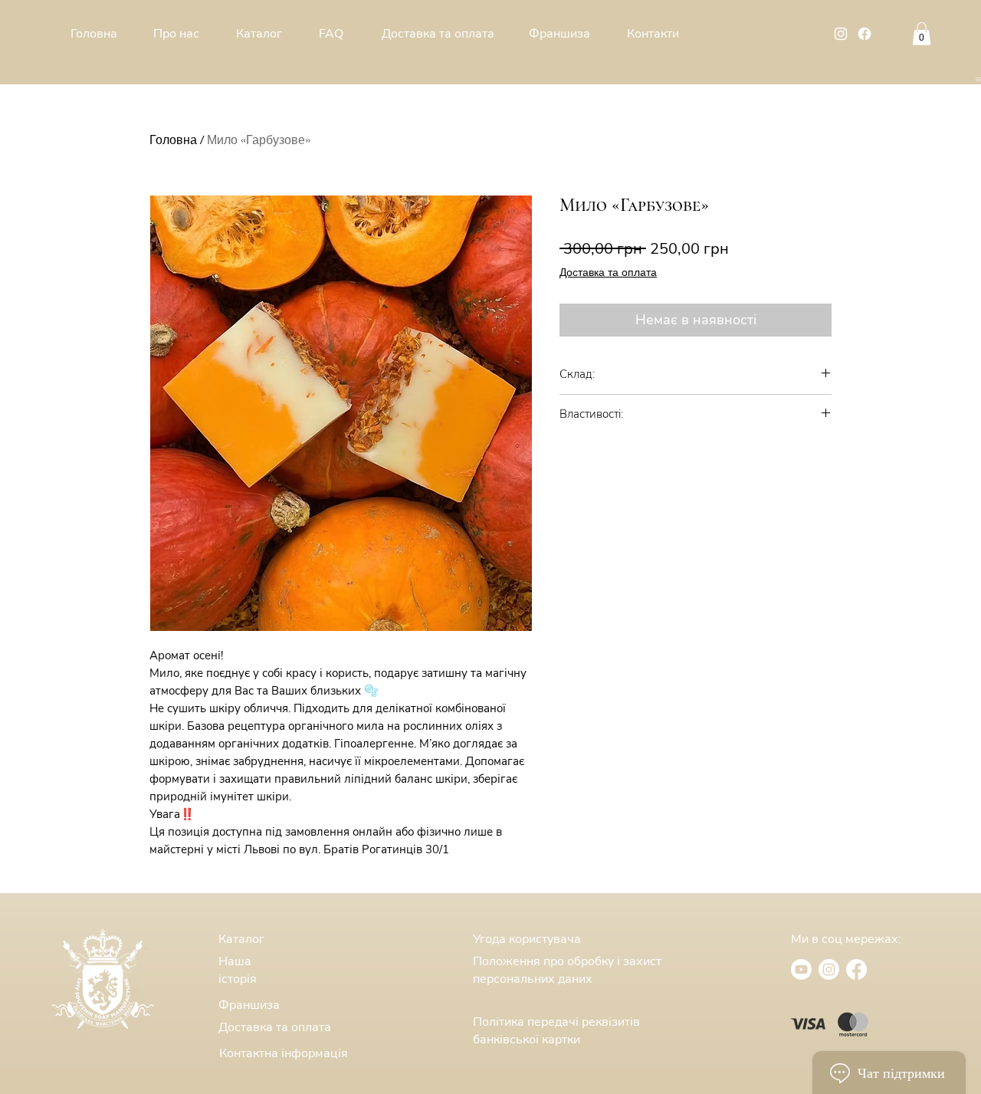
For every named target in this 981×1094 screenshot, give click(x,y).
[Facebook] (864, 33)
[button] (978, 79)
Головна (173, 139)
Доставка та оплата (608, 271)
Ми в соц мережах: (846, 939)
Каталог (241, 939)
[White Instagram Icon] (840, 33)
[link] (921, 33)
